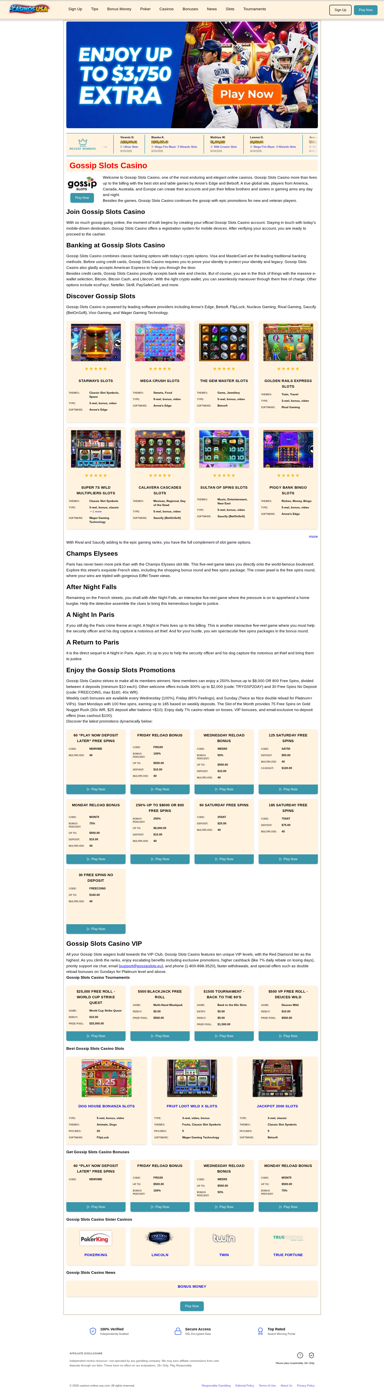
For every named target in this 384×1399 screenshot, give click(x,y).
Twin (224, 1255)
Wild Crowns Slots (210, 146)
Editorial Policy (244, 1385)
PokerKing (95, 1255)
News (212, 9)
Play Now (366, 10)
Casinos (166, 9)
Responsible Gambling (216, 1385)
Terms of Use (267, 1385)
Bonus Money (119, 9)
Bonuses (190, 9)
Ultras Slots (116, 146)
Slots (230, 9)
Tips (94, 9)
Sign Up (75, 9)
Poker (145, 9)
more (313, 536)
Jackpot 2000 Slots (277, 1106)
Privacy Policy (306, 1385)
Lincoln (160, 1255)
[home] (33, 16)
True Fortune (288, 1255)
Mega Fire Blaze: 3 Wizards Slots (161, 146)
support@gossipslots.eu (141, 966)
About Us (286, 1385)
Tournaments (254, 9)
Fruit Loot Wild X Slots (192, 1106)
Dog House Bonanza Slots (106, 1106)
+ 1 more (96, 511)
